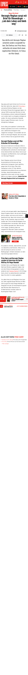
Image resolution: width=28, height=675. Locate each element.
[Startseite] (1, 10)
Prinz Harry (16, 10)
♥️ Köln (19, 6)
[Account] (20, 2)
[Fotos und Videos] (18, 2)
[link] (4, 4)
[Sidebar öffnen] (25, 2)
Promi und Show (8, 10)
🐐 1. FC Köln (12, 6)
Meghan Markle (13, 271)
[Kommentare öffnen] (26, 216)
